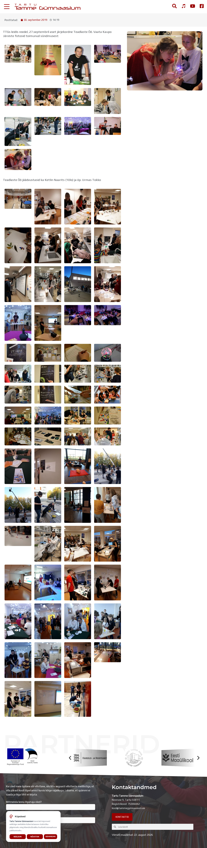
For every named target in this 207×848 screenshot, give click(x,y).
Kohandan (50, 836)
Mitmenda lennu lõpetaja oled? (24, 801)
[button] (70, 757)
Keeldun (18, 836)
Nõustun (34, 836)
